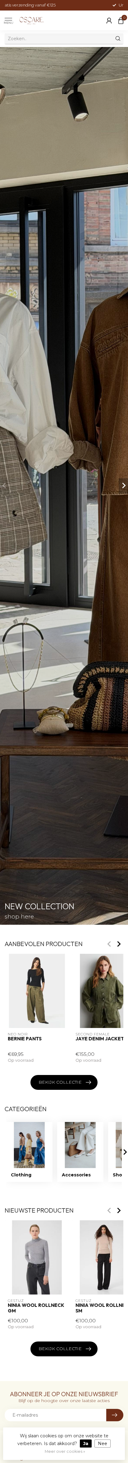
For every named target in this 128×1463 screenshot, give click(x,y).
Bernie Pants (25, 1039)
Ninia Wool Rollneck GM (36, 1308)
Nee (102, 1443)
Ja (85, 1443)
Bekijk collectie (60, 1082)
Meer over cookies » (65, 1451)
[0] (120, 20)
